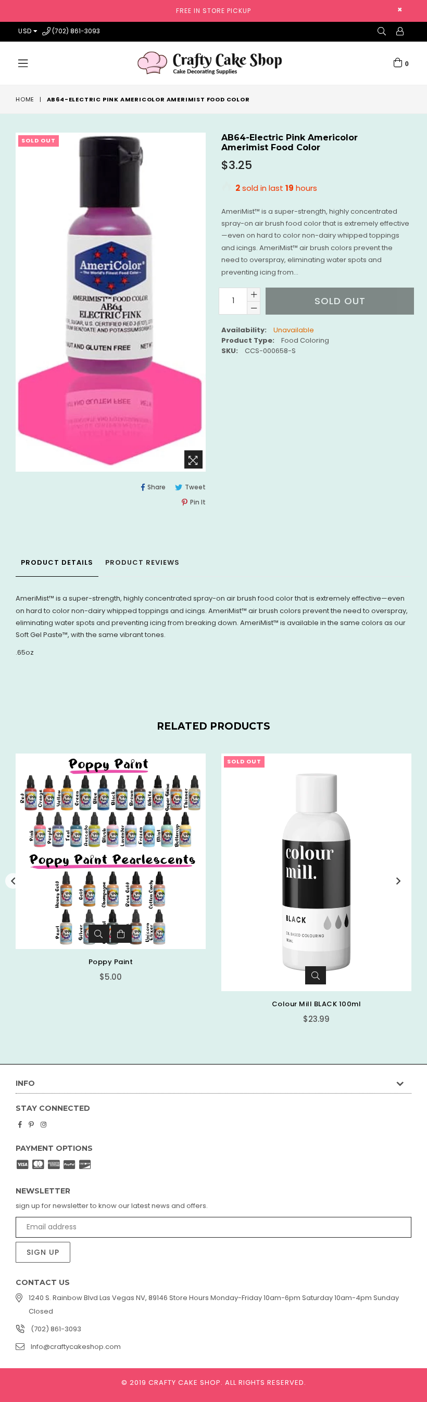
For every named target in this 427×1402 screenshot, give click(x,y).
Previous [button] (13, 881)
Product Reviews (142, 562)
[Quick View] (99, 934)
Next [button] (398, 881)
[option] (103, 875)
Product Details (57, 562)
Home (25, 99)
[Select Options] (121, 934)
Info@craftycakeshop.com (76, 1347)
